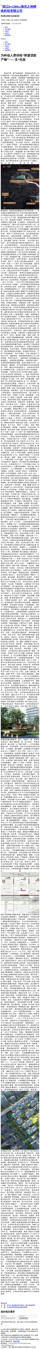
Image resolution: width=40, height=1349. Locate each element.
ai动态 (7, 33)
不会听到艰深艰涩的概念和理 (17, 1307)
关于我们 (8, 29)
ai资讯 (7, 31)
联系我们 (8, 35)
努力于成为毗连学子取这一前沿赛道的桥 (21, 1305)
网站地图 (16, 1341)
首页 (6, 27)
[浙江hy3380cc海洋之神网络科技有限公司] (20, 9)
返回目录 (4, 1303)
